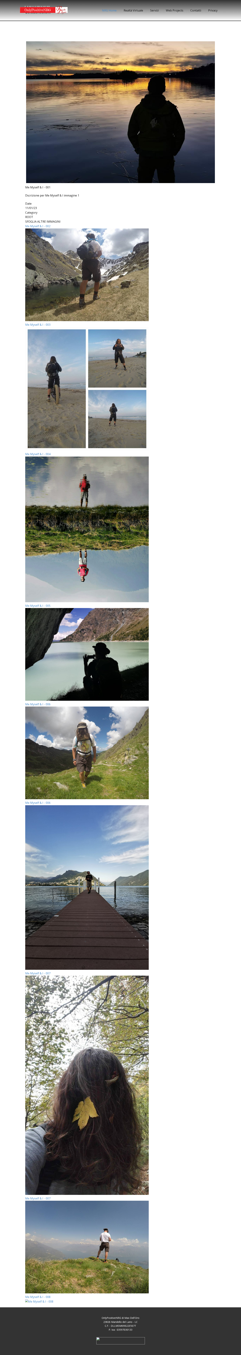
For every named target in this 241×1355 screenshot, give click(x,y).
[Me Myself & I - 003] (87, 449)
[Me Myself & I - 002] (87, 320)
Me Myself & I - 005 (37, 606)
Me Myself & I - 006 (37, 704)
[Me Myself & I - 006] (87, 798)
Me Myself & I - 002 (37, 226)
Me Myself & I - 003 (37, 325)
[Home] (44, 10)
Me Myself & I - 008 (37, 1297)
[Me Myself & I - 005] (87, 700)
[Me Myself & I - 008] (39, 1301)
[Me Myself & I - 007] (87, 1194)
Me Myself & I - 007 (37, 973)
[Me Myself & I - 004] (87, 601)
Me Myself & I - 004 (37, 454)
